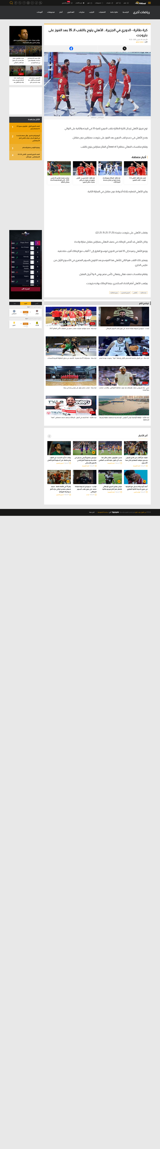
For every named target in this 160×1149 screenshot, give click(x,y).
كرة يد (87, 494)
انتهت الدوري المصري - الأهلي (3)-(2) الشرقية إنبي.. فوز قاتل (26, 155)
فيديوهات (98, 3)
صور (88, 3)
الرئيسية (126, 12)
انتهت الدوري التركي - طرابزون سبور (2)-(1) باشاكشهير (26, 127)
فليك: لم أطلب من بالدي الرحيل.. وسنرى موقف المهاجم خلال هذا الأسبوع (136, 460)
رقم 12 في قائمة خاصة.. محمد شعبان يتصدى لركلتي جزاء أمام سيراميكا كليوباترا (60, 489)
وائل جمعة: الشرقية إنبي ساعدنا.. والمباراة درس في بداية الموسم (33, 60)
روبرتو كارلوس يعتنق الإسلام (26, 148)
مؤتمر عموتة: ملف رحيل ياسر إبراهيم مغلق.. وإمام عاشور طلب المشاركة (26, 41)
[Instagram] (28, 3)
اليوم (25, 303)
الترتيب (91, 12)
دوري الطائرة (114, 293)
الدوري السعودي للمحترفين (35, 318)
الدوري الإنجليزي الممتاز (35, 306)
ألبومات (39, 12)
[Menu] (149, 3)
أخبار (117, 3)
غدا (15, 303)
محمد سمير (139, 42)
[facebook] (16, 3)
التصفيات (102, 12)
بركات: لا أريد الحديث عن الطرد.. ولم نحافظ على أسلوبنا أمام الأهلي (59, 459)
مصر (125, 3)
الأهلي (135, 293)
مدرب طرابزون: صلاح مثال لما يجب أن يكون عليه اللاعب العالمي (110, 459)
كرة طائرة (143, 293)
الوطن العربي (137, 492)
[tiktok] (36, 3)
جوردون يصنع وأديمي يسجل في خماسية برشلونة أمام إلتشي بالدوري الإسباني (85, 460)
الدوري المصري (66, 3)
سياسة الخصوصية (103, 512)
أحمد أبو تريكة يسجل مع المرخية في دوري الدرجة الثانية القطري (136, 488)
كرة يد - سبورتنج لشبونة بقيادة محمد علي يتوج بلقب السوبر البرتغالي (85, 489)
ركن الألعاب (78, 3)
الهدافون (70, 12)
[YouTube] (32, 3)
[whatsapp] (41, 3)
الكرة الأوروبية (136, 466)
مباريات (108, 3)
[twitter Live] (24, 3)
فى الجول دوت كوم (140, 512)
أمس (36, 303)
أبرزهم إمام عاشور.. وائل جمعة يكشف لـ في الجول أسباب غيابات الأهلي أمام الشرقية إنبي (26, 138)
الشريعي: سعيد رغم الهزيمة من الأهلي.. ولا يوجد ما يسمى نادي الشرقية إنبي (34, 80)
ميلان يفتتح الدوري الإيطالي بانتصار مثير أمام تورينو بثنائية (112, 488)
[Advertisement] (129, 213)
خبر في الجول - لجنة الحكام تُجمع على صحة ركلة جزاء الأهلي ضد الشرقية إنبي (18, 80)
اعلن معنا (92, 512)
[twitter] (20, 3)
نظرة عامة (114, 12)
